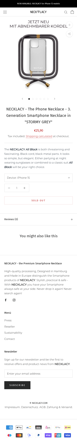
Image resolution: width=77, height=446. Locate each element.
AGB (42, 407)
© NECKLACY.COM (38, 403)
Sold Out (39, 200)
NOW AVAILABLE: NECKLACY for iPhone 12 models (38, 3)
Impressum (12, 407)
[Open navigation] (5, 12)
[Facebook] (5, 300)
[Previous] (22, 99)
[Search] (66, 12)
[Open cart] (72, 12)
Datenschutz (29, 407)
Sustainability (13, 332)
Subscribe (17, 385)
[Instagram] (14, 300)
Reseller (9, 326)
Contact (9, 339)
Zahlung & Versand (59, 407)
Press (7, 320)
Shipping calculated (39, 136)
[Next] (54, 99)
